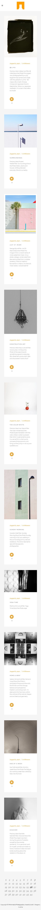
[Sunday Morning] (20, 494)
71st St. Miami (16, 245)
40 (16, 894)
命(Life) (13, 67)
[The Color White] (20, 398)
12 (13, 883)
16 (28, 883)
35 (31, 890)
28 (6, 890)
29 (9, 890)
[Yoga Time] (20, 581)
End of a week (16, 763)
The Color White (17, 425)
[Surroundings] (20, 131)
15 (24, 883)
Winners (27, 63)
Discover (13, 830)
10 (6, 883)
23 (20, 887)
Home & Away (15, 675)
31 (17, 890)
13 (17, 883)
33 (24, 890)
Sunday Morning (17, 529)
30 (13, 890)
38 (9, 894)
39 (13, 894)
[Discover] (20, 809)
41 (20, 894)
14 (20, 883)
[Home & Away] (20, 648)
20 (9, 887)
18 (35, 883)
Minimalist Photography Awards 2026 (21, 904)
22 (16, 887)
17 (31, 883)
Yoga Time (14, 602)
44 (31, 894)
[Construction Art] (20, 312)
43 (27, 894)
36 (35, 890)
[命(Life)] (20, 36)
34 (27, 890)
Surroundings (16, 158)
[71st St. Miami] (20, 214)
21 (13, 887)
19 (6, 887)
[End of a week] (20, 736)
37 (6, 894)
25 (27, 887)
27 (35, 887)
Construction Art (17, 344)
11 (9, 883)
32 (20, 890)
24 (24, 887)
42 (24, 894)
